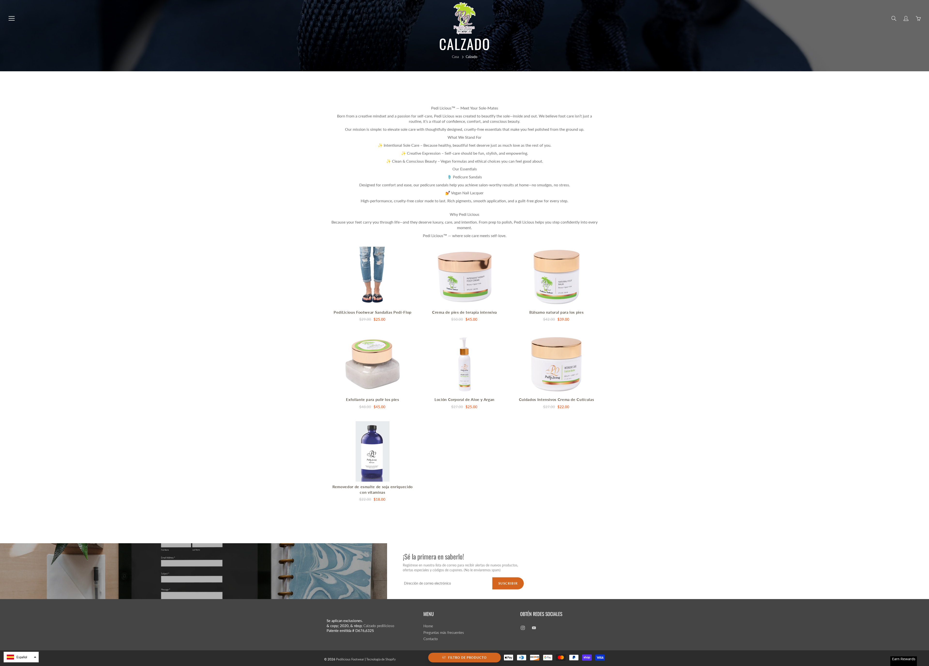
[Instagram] (522, 628)
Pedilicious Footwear (350, 659)
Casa (455, 57)
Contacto (430, 639)
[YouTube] (534, 628)
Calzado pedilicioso (378, 626)
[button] (21, 657)
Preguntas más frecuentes (443, 632)
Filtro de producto (467, 657)
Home (428, 626)
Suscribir (508, 583)
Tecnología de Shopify (381, 659)
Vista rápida (372, 277)
